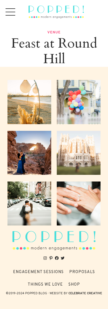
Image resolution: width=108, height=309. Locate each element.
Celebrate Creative (85, 293)
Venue (54, 32)
